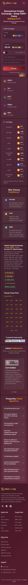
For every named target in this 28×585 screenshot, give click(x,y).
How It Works (5, 519)
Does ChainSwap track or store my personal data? (11, 470)
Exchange (13, 68)
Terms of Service (6, 547)
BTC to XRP (18, 525)
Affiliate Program (6, 553)
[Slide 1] (12, 392)
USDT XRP (9, 313)
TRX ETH (14, 330)
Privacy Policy (5, 544)
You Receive (7, 44)
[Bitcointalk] (10, 506)
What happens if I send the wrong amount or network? (12, 477)
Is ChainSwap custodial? (11, 456)
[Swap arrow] (14, 40)
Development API (6, 556)
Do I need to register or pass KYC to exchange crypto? (10, 416)
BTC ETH (9, 300)
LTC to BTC (18, 522)
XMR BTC (18, 300)
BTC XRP (18, 304)
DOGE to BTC (19, 528)
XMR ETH (9, 322)
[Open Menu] (24, 3)
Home (2, 517)
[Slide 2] (15, 392)
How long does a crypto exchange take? (11, 424)
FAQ (2, 528)
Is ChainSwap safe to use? (12, 408)
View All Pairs (8, 296)
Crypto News (5, 531)
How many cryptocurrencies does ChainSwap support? (10, 432)
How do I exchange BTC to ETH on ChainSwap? (11, 463)
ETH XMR (18, 317)
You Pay (6, 32)
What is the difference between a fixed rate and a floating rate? (12, 441)
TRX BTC (19, 309)
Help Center (4, 542)
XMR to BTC (18, 519)
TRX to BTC (18, 531)
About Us (3, 522)
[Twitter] (2, 506)
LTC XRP (19, 322)
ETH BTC (9, 317)
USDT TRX (9, 326)
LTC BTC (9, 304)
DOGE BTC (9, 309)
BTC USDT (18, 313)
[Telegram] (6, 506)
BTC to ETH (18, 517)
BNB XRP (19, 326)
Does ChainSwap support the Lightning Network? (11, 449)
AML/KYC (4, 550)
